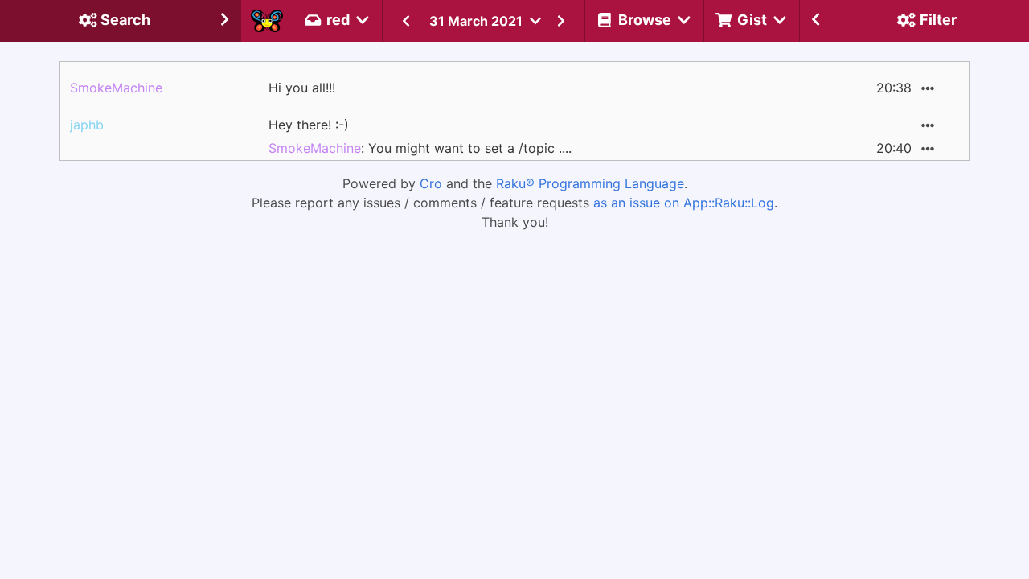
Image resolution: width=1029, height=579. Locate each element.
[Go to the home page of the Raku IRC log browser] (267, 21)
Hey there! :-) (309, 125)
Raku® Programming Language (590, 183)
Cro (431, 183)
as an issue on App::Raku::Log (683, 203)
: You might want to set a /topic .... (420, 148)
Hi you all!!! (302, 88)
